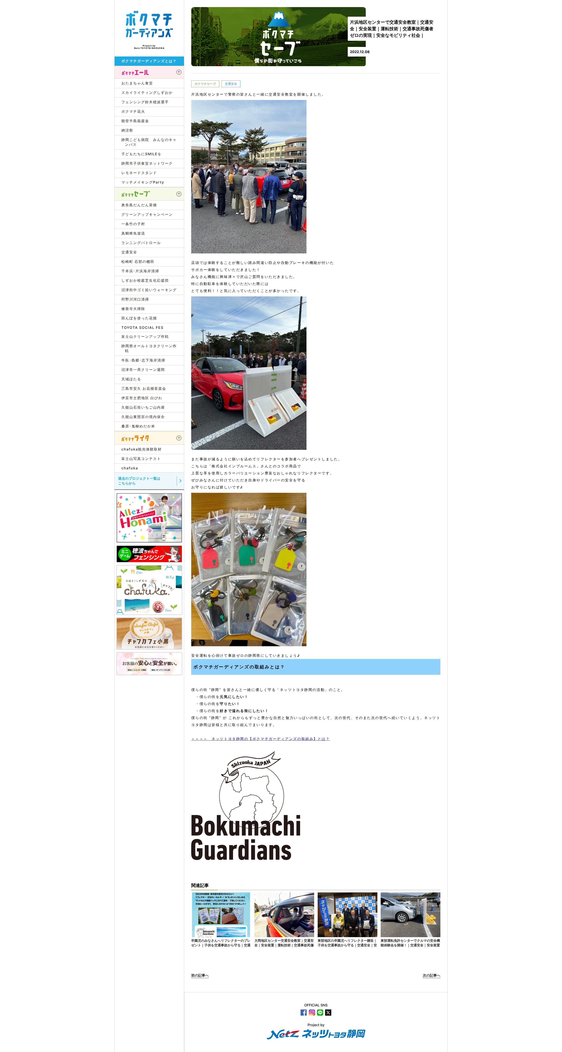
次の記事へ (431, 975)
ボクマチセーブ (205, 83)
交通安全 (231, 83)
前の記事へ (200, 975)
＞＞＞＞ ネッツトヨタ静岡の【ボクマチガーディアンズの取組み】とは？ (260, 739)
